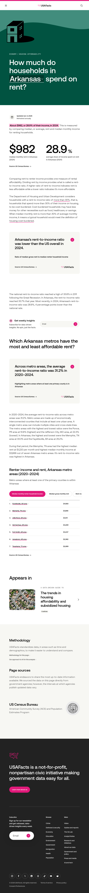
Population (50, 858)
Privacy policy (61, 883)
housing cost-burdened (21, 220)
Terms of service (47, 883)
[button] (26, 78)
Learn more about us (19, 790)
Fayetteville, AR (19, 504)
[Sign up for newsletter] (75, 324)
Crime (48, 823)
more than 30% (62, 199)
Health (48, 853)
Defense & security (53, 828)
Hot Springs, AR (20, 525)
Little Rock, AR (19, 518)
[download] (72, 240)
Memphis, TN (19, 511)
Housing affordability (30, 54)
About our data (69, 847)
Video (66, 823)
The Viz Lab (68, 832)
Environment (50, 840)
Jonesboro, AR (19, 539)
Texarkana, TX (19, 546)
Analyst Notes (69, 836)
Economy (13, 54)
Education (49, 836)
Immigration (50, 849)
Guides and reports (71, 828)
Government (50, 845)
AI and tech (68, 863)
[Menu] (6, 7)
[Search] (81, 5)
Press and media (70, 858)
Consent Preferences (17, 886)
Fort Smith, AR (19, 532)
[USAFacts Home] (44, 6)
